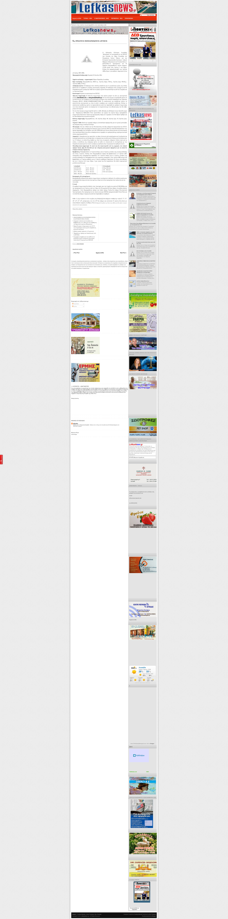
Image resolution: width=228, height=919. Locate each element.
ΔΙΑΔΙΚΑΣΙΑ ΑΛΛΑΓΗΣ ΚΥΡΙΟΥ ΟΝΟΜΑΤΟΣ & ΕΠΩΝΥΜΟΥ (144, 271)
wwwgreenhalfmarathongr (95, 97)
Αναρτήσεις (76, 303)
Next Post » (123, 252)
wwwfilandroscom (81, 97)
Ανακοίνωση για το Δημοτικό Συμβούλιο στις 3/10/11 (144, 204)
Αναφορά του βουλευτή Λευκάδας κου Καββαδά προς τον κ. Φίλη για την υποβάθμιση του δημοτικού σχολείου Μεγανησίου (85, 222)
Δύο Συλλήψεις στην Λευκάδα (144, 251)
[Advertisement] (142, 402)
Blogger (152, 743)
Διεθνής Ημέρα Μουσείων (143, 281)
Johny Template (90, 914)
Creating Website (81, 914)
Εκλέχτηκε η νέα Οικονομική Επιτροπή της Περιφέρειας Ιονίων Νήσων (146, 194)
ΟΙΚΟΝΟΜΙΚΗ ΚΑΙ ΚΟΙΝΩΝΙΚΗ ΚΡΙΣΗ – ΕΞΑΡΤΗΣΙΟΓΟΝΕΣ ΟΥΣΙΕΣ (84, 218)
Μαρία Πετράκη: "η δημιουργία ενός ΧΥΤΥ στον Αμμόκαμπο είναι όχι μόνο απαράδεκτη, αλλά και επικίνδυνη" (84, 227)
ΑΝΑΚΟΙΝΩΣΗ (80, 244)
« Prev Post (76, 252)
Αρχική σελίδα (76, 18)
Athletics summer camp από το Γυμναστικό (83, 231)
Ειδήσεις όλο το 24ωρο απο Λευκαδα (81, 424)
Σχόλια (75, 306)
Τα (130, 908)
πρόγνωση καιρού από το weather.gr (142, 682)
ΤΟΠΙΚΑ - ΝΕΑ (87, 18)
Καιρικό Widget (139, 755)
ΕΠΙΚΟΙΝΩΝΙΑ (129, 18)
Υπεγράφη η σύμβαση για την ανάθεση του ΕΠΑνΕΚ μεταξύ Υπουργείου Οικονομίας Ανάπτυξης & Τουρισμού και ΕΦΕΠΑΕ (84, 238)
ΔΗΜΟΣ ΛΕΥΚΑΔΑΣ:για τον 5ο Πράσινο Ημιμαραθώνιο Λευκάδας (145, 214)
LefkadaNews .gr (85, 916)
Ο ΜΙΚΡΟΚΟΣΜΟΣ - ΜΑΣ (101, 18)
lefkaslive (75, 423)
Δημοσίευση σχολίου (77, 249)
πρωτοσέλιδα (134, 908)
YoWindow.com (133, 771)
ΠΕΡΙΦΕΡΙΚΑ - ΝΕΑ (116, 18)
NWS (147, 771)
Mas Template (98, 914)
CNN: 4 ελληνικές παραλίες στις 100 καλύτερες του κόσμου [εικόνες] (146, 233)
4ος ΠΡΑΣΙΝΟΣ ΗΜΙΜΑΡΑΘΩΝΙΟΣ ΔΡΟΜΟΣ (90, 40)
